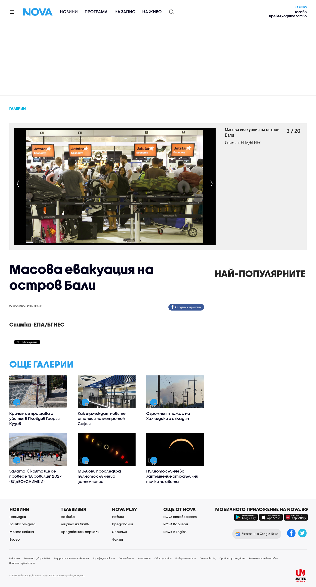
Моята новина (21, 532)
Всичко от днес (22, 524)
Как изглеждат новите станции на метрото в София (102, 418)
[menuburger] (12, 11)
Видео (14, 539)
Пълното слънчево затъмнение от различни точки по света (172, 476)
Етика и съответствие (263, 558)
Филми (117, 539)
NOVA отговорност (180, 517)
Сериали (119, 532)
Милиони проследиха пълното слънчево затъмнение (99, 476)
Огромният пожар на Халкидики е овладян (168, 416)
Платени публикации (22, 563)
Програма (96, 11)
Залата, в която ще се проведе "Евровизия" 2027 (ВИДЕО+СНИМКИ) (35, 476)
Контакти (144, 558)
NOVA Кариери (175, 524)
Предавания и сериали (80, 532)
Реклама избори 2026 (37, 558)
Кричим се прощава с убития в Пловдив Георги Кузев (34, 418)
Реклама (14, 558)
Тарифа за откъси (104, 558)
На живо (152, 11)
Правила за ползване (232, 558)
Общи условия (163, 558)
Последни (17, 517)
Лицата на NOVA (75, 524)
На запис (125, 11)
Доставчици (126, 558)
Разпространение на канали (71, 558)
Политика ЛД (208, 558)
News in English (174, 532)
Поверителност (185, 558)
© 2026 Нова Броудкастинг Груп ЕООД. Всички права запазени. (47, 575)
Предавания (122, 524)
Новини (69, 11)
